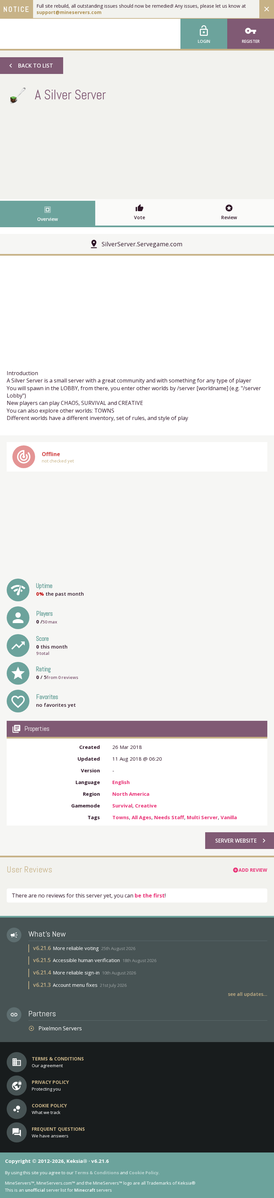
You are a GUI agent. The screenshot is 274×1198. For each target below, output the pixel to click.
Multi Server (202, 817)
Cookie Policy (143, 1173)
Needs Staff (169, 817)
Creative (146, 805)
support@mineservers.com (69, 12)
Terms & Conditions (97, 1173)
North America (130, 793)
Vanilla (229, 817)
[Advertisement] (137, 150)
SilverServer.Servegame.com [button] (142, 244)
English (121, 782)
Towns (120, 817)
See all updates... (247, 994)
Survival (122, 805)
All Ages (141, 817)
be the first (150, 895)
